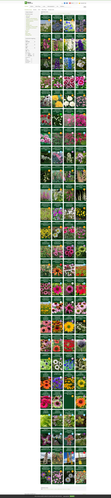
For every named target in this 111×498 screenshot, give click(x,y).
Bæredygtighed (51, 6)
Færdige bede (51, 9)
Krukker (35, 9)
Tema (39, 9)
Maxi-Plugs (44, 9)
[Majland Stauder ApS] (29, 3)
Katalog (26, 6)
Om (57, 6)
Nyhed (31, 6)
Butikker (62, 6)
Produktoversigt (28, 9)
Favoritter (83, 3)
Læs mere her (66, 496)
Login (44, 6)
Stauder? (84, 493)
